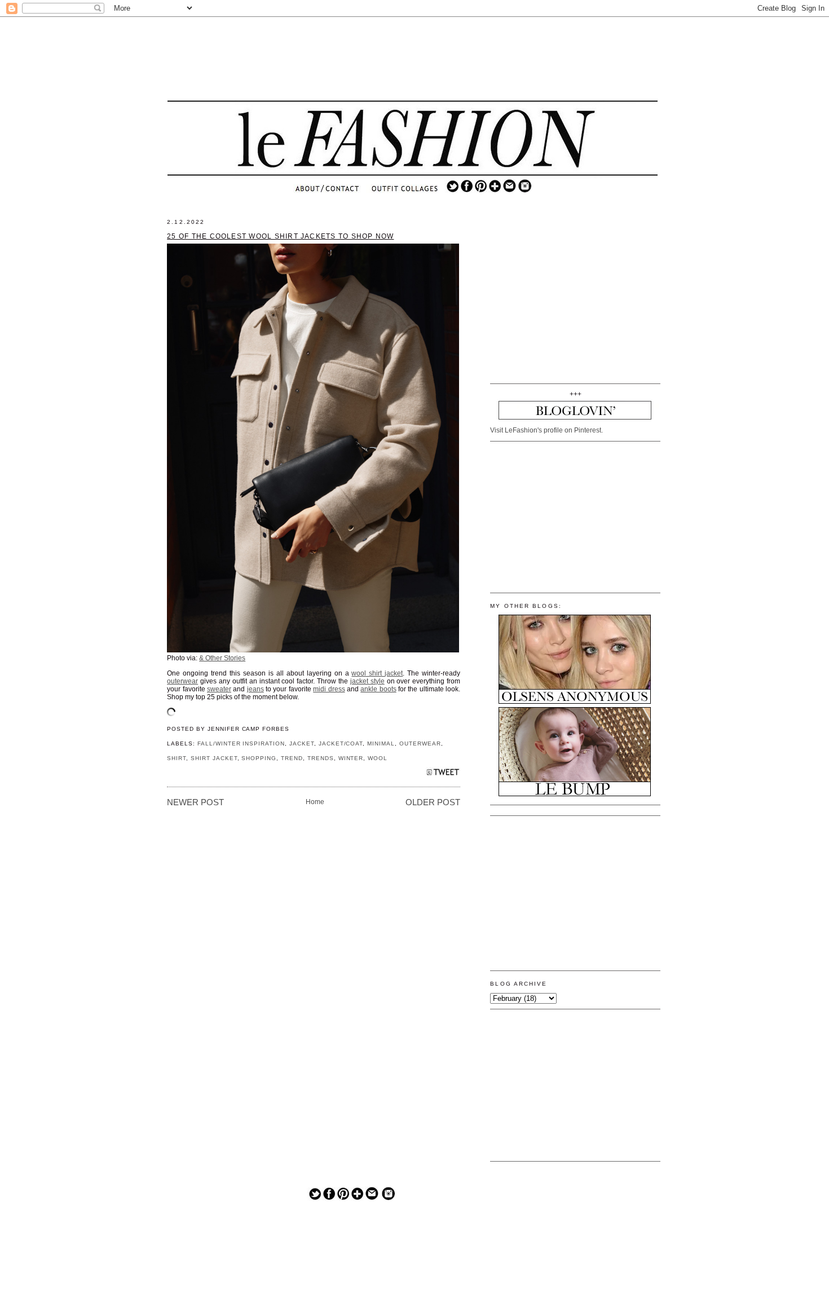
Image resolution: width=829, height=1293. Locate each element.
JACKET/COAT (341, 743)
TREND (292, 758)
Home (315, 802)
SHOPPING (258, 758)
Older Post (432, 802)
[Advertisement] (413, 59)
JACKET (301, 743)
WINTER (351, 758)
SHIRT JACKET (214, 758)
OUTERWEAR (420, 743)
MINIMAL (381, 743)
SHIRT (176, 758)
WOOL (377, 758)
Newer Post (195, 802)
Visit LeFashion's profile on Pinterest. (546, 430)
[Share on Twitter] (443, 775)
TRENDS (320, 758)
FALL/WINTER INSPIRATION (241, 743)
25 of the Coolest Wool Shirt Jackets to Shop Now (280, 236)
